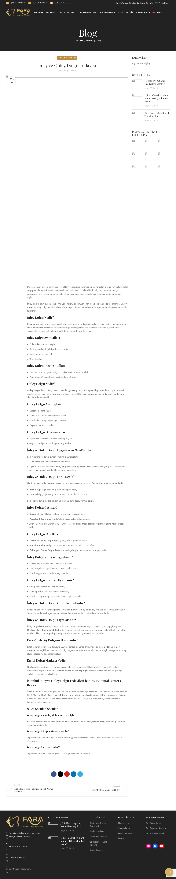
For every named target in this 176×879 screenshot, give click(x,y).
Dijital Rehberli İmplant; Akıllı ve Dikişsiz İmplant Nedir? (157, 98)
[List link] (25, 835)
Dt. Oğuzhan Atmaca (156, 828)
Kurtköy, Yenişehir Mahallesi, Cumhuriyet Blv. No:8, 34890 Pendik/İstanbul (143, 3)
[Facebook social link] (14, 290)
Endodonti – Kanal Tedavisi (98, 843)
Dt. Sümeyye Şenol (155, 833)
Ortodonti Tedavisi (98, 836)
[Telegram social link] (14, 327)
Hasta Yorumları (125, 833)
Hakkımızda (123, 823)
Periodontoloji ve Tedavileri (98, 825)
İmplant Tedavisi (97, 831)
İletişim (121, 838)
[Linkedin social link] (14, 318)
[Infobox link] (16, 3)
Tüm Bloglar (67, 788)
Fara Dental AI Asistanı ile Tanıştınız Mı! (157, 115)
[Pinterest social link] (14, 308)
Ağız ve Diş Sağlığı (93, 41)
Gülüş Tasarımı (97, 850)
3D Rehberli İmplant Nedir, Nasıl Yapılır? (155, 82)
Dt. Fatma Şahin (153, 823)
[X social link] (14, 299)
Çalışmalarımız (124, 828)
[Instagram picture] (138, 145)
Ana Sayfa (79, 41)
